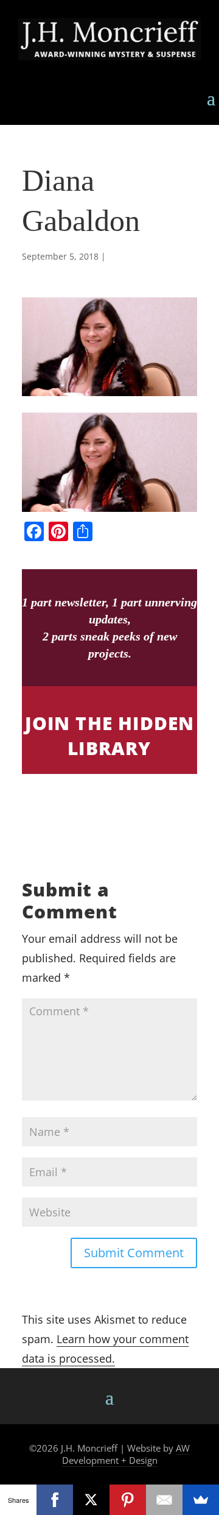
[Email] (164, 1500)
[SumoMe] (200, 1500)
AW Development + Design (126, 1454)
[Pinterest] (127, 1500)
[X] (91, 1500)
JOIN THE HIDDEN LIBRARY (110, 736)
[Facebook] (54, 1500)
